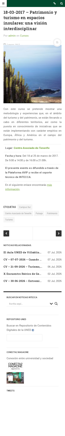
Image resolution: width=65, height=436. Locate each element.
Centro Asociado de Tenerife (32, 148)
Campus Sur (25, 207)
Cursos (24, 35)
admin (12, 35)
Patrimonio (52, 213)
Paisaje (39, 213)
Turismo (9, 219)
